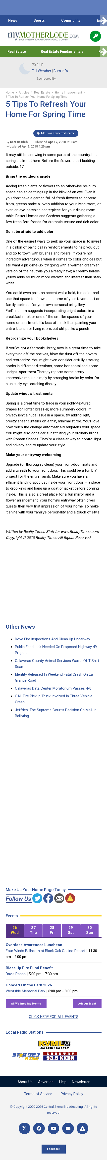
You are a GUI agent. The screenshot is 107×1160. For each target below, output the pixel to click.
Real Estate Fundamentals (62, 51)
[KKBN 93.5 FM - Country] (60, 1055)
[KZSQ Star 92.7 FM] (24, 1055)
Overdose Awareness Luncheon (34, 945)
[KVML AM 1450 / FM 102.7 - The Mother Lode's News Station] (54, 1044)
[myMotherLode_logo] (43, 36)
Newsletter (81, 1082)
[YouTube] (53, 1128)
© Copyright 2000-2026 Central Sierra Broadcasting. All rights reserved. (53, 1109)
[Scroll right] (103, 20)
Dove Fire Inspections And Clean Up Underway (52, 639)
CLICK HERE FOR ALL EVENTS (53, 1016)
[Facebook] (39, 1128)
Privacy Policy (72, 1094)
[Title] (82, 1128)
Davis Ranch (16, 974)
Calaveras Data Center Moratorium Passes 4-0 (53, 688)
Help (62, 1082)
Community (70, 20)
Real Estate (16, 51)
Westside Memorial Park (25, 991)
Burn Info (61, 71)
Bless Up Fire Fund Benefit (29, 968)
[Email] (68, 1128)
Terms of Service (38, 1094)
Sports (39, 20)
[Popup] (95, 36)
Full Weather (41, 71)
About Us (25, 1082)
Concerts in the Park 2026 (29, 985)
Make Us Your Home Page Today (36, 889)
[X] (24, 1128)
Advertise (46, 1082)
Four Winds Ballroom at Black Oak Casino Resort (45, 951)
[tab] (15, 930)
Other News (20, 627)
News (12, 20)
